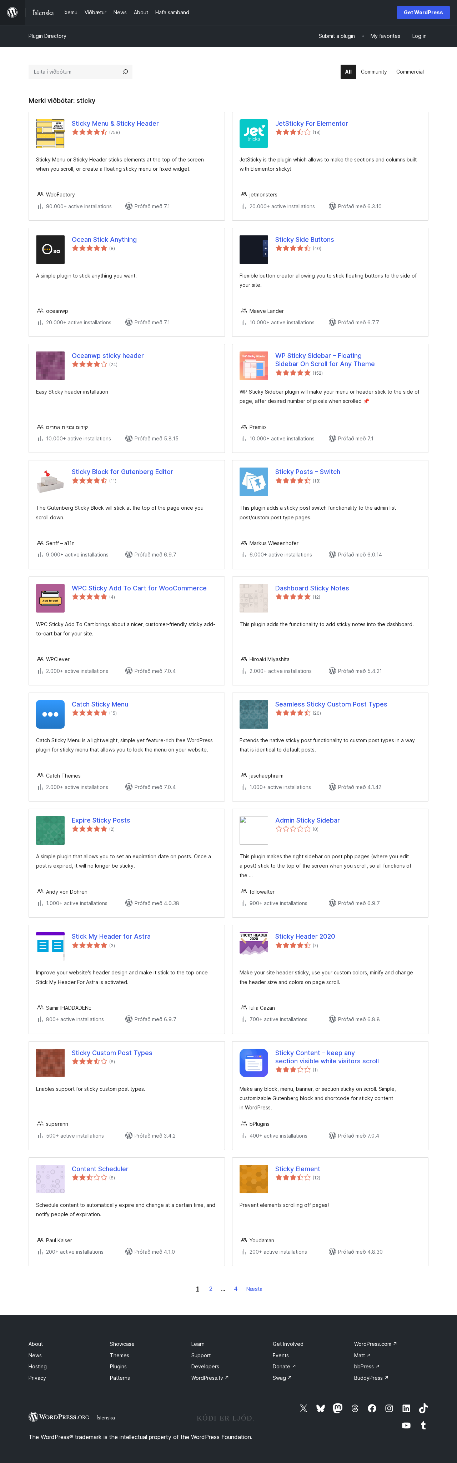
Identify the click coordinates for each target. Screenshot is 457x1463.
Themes (119, 1355)
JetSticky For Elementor (311, 123)
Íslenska (106, 1417)
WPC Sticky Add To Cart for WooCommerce (139, 588)
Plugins (118, 1366)
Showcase (122, 1344)
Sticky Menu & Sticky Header (115, 123)
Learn (198, 1344)
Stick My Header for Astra (111, 936)
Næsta (254, 1289)
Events (281, 1355)
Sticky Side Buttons (304, 239)
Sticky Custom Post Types (112, 1053)
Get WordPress (423, 12)
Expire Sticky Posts (101, 820)
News (35, 1355)
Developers (205, 1366)
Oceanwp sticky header (108, 355)
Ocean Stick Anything (104, 239)
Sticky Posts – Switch (307, 471)
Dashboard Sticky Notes (312, 588)
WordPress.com (375, 1344)
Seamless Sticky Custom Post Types (331, 704)
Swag (282, 1378)
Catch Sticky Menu (100, 704)
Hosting (38, 1366)
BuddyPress (371, 1378)
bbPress (367, 1366)
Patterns (120, 1378)
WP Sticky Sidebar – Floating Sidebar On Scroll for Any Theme (325, 360)
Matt (362, 1355)
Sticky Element (297, 1169)
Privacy (37, 1378)
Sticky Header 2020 (305, 936)
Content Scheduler (100, 1169)
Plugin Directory (47, 36)
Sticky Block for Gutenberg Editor (122, 471)
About (36, 1344)
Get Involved (288, 1344)
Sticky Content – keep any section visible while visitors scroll (327, 1057)
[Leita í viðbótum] (125, 72)
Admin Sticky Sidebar (307, 820)
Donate (284, 1366)
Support (201, 1355)
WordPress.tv (210, 1378)
